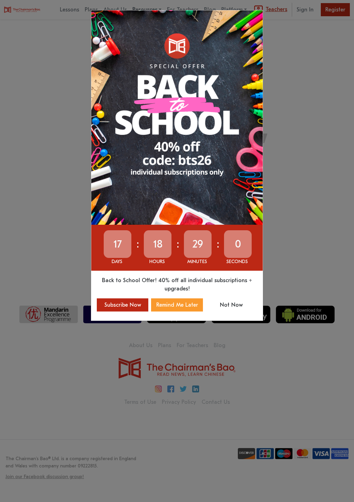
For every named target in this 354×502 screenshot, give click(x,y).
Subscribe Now (122, 305)
